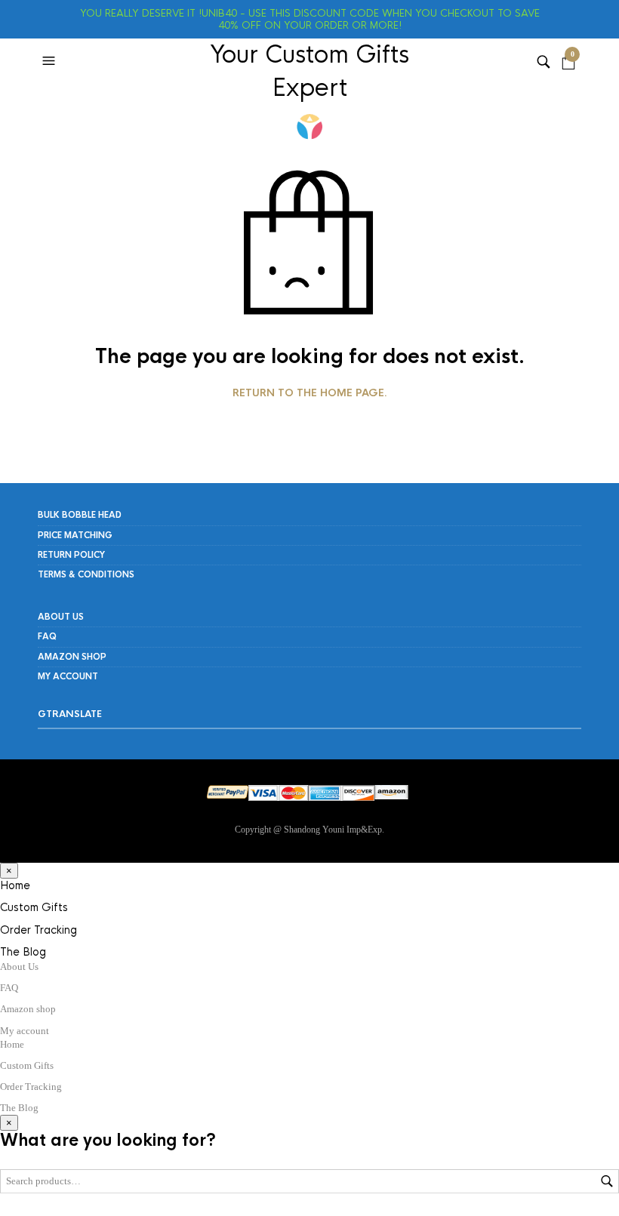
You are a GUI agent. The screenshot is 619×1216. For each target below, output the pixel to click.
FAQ (47, 636)
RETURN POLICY (71, 555)
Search (607, 1181)
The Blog (23, 952)
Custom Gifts (34, 907)
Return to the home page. (310, 393)
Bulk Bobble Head (80, 514)
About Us (61, 616)
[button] (51, 61)
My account (68, 676)
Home (15, 885)
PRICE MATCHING (75, 535)
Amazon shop (72, 656)
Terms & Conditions (86, 574)
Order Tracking (38, 930)
